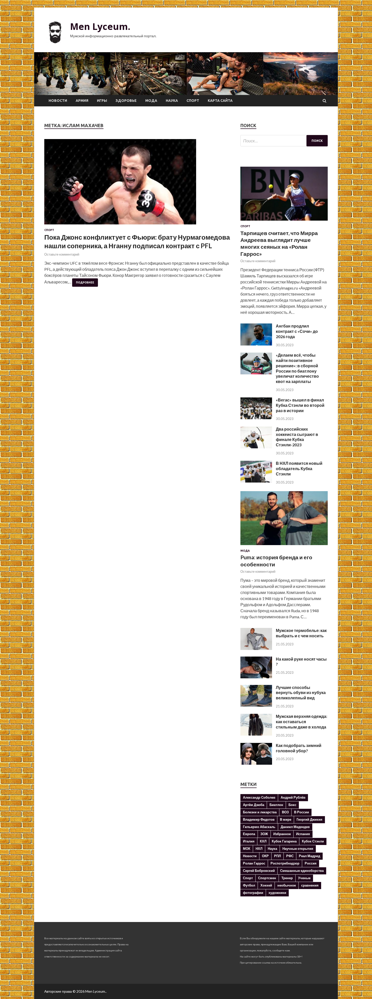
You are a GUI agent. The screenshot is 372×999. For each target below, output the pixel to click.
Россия (311, 863)
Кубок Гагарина (284, 841)
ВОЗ (285, 812)
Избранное (282, 834)
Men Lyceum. (100, 26)
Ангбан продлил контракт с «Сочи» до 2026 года (297, 331)
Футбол (249, 885)
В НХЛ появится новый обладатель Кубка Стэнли (299, 468)
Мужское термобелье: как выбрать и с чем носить (301, 633)
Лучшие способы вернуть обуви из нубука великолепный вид (301, 692)
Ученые (304, 878)
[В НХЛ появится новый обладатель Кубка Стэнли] (256, 480)
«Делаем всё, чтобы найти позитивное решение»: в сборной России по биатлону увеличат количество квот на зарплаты (297, 368)
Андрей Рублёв (293, 797)
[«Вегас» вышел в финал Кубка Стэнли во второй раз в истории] (256, 417)
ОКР (265, 856)
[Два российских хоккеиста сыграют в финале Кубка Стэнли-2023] (256, 446)
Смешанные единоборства (302, 871)
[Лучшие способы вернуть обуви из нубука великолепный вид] (256, 705)
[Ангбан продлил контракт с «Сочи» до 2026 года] (256, 343)
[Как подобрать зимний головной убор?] (256, 763)
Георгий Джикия (309, 819)
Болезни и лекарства (260, 812)
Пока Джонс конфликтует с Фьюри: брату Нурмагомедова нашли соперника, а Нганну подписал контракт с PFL (137, 241)
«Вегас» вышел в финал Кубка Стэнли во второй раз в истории (300, 405)
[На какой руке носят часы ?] (256, 676)
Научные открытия (297, 849)
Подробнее (85, 282)
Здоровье (126, 101)
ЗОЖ (264, 834)
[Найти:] (284, 140)
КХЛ (263, 841)
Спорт (193, 101)
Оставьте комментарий (61, 254)
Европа (249, 834)
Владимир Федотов (259, 819)
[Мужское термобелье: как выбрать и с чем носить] (256, 648)
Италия (249, 841)
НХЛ (259, 849)
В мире (285, 819)
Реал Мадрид (309, 856)
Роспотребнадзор (285, 863)
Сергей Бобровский (259, 871)
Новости (58, 101)
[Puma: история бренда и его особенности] (284, 546)
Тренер (287, 878)
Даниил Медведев (295, 827)
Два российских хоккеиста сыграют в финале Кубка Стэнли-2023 (297, 437)
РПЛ (277, 856)
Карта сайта (220, 101)
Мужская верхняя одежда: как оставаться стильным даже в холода (301, 721)
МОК (246, 849)
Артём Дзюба (253, 805)
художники (277, 893)
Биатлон (276, 805)
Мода (151, 101)
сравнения (310, 885)
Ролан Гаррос (254, 863)
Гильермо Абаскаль (259, 827)
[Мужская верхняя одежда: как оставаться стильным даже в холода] (256, 734)
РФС (290, 856)
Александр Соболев (259, 797)
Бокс (292, 805)
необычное (286, 885)
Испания (303, 834)
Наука (172, 101)
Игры (102, 101)
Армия (82, 101)
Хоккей (266, 885)
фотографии (253, 893)
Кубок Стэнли (313, 841)
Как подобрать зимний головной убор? (298, 748)
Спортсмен (267, 878)
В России (301, 812)
